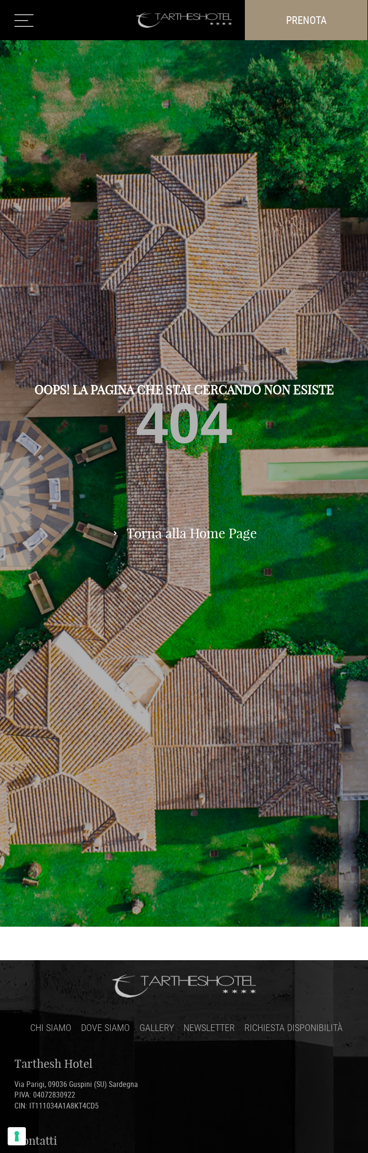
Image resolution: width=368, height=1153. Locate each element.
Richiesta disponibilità (293, 1027)
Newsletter (209, 1027)
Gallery (156, 1027)
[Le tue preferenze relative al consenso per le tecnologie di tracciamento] (17, 1136)
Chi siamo (50, 1027)
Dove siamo (105, 1027)
